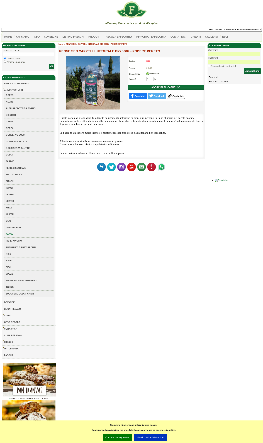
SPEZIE (9, 274)
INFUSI (9, 188)
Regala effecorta (119, 36)
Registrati (213, 77)
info (37, 36)
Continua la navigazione (117, 437)
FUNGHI (10, 181)
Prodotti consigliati (16, 83)
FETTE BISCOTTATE (16, 168)
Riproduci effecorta (151, 36)
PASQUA (8, 355)
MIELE (9, 207)
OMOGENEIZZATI (14, 227)
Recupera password (218, 81)
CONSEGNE (51, 36)
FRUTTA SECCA (14, 174)
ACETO (9, 95)
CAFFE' (10, 121)
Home (60, 44)
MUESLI (10, 214)
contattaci (178, 36)
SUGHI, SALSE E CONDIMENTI (21, 280)
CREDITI (196, 36)
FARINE (10, 161)
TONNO (10, 287)
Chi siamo (22, 36)
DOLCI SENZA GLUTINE (18, 148)
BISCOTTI (11, 115)
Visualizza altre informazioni (150, 437)
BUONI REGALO (12, 309)
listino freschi (73, 36)
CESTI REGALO (12, 322)
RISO (8, 254)
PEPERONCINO (14, 241)
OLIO (8, 221)
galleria (211, 36)
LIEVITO (10, 201)
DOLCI (9, 155)
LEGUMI (10, 194)
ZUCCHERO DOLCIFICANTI (20, 294)
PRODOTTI (94, 36)
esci (225, 36)
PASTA (9, 234)
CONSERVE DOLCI (15, 135)
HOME (8, 36)
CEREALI (10, 128)
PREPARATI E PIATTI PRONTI (21, 247)
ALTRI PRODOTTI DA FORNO (20, 108)
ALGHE (9, 102)
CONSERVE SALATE (16, 141)
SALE (9, 260)
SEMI (8, 267)
